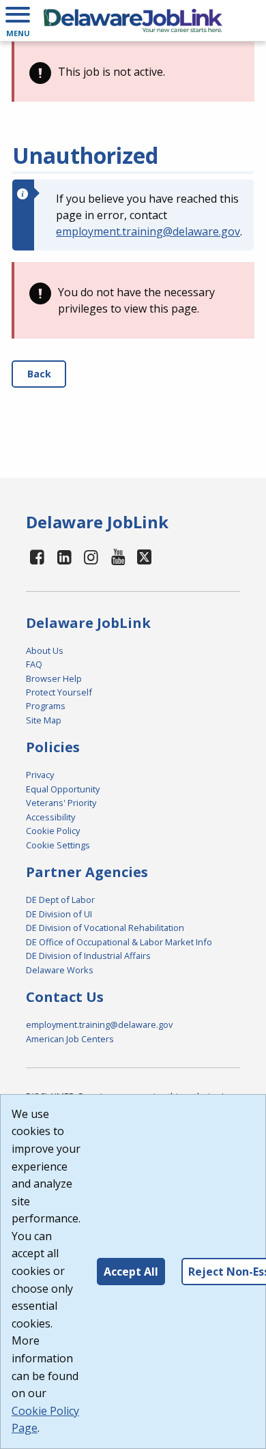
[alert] (133, 72)
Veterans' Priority (61, 803)
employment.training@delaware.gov (148, 231)
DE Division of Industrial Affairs (88, 955)
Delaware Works (59, 970)
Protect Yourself (59, 692)
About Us (44, 650)
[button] (17, 20)
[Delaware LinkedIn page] (64, 556)
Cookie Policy (53, 830)
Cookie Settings (58, 845)
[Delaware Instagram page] (91, 556)
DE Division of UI (59, 914)
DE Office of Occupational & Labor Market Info (119, 942)
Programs (45, 706)
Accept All (131, 1271)
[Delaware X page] (144, 556)
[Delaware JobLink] (133, 20)
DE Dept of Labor (60, 899)
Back (39, 373)
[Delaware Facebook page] (37, 556)
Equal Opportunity (63, 789)
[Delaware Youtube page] (118, 556)
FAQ (34, 664)
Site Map (43, 720)
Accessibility (50, 817)
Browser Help (54, 678)
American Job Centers (70, 1039)
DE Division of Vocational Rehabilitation (105, 927)
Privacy (40, 775)
